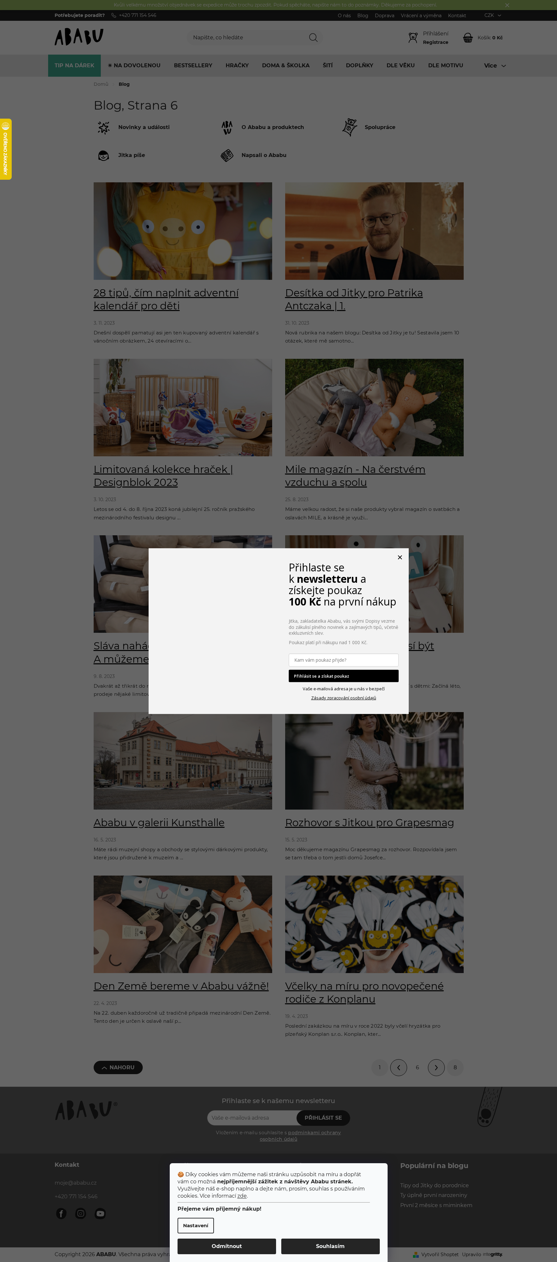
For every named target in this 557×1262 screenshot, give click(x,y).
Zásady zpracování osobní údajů (343, 698)
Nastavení (195, 1225)
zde (242, 1196)
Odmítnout (227, 1246)
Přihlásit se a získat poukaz (321, 676)
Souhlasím (330, 1246)
